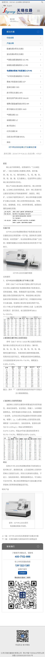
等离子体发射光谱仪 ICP (16, 82)
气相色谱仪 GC (12, 115)
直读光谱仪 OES (13, 87)
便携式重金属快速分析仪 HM (18, 104)
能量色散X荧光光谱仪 (15, 49)
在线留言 (22, 573)
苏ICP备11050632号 (31, 653)
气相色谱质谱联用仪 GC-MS (17, 60)
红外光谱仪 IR (12, 131)
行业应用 (10, 38)
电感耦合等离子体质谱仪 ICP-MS (19, 71)
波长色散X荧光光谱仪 (15, 54)
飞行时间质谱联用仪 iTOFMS (18, 76)
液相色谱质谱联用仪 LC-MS (17, 65)
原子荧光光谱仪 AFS (14, 93)
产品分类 (10, 43)
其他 (8, 142)
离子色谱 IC (11, 126)
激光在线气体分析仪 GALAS (17, 98)
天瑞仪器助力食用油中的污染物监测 (23, 539)
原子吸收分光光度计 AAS (16, 109)
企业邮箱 (19, 2)
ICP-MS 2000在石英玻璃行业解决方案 (23, 536)
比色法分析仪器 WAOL (16, 137)
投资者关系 (26, 2)
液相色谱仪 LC (12, 120)
